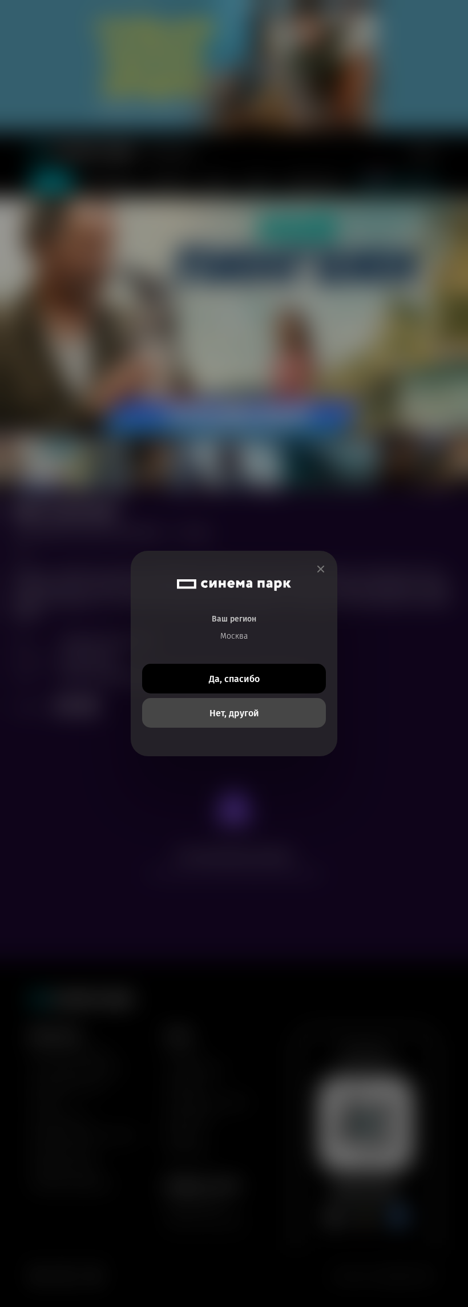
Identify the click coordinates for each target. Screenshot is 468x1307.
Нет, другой (234, 713)
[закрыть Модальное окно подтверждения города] (320, 569)
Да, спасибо (234, 678)
